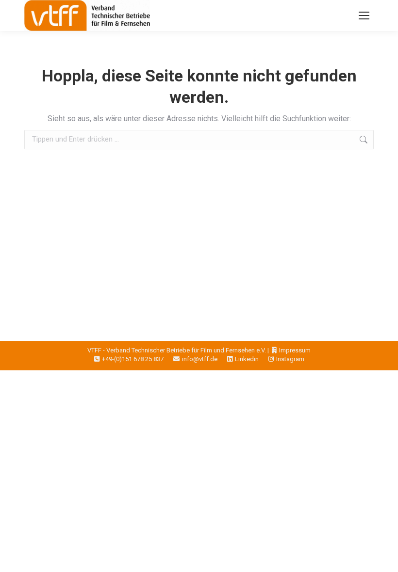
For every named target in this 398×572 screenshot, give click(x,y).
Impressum (295, 350)
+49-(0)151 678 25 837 (133, 359)
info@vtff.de (199, 359)
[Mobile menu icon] (364, 15)
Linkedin (247, 359)
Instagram (290, 359)
